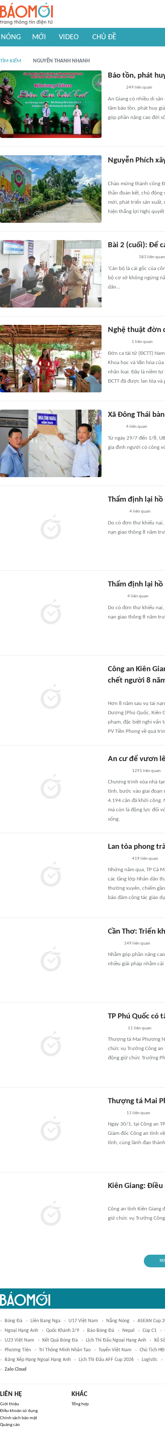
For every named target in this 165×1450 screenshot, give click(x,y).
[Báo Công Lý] (114, 1113)
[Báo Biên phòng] (117, 342)
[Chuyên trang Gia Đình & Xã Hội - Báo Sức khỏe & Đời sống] (116, 512)
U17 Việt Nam (83, 1320)
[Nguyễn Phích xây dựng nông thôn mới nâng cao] (51, 189)
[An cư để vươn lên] (51, 787)
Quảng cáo (10, 1425)
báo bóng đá (100, 1330)
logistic (149, 1359)
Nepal (128, 1330)
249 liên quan (139, 87)
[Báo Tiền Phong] (116, 692)
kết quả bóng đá (60, 1340)
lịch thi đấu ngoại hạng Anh (116, 1340)
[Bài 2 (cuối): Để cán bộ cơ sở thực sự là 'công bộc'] (51, 274)
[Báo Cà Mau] (117, 173)
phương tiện (18, 1350)
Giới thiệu (9, 1404)
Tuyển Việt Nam (115, 1350)
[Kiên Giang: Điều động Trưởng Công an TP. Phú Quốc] (51, 1214)
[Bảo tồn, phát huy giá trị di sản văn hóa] (51, 104)
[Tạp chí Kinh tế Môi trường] (113, 943)
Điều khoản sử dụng (19, 1411)
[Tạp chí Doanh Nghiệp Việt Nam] (115, 1028)
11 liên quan (139, 1028)
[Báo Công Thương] (117, 1198)
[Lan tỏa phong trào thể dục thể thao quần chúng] (51, 875)
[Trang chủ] (26, 14)
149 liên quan (137, 943)
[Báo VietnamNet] (115, 596)
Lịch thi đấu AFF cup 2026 (106, 1359)
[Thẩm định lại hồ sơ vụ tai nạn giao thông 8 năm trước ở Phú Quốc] (51, 528)
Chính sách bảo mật (18, 1418)
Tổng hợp (80, 1404)
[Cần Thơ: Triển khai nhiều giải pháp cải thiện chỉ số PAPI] (51, 960)
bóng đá (13, 1320)
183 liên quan (152, 257)
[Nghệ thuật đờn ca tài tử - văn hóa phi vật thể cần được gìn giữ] (51, 358)
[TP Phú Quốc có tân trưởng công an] (51, 1045)
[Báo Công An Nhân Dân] (121, 257)
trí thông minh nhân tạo (65, 1350)
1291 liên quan (146, 771)
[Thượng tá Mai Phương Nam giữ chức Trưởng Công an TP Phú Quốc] (51, 1130)
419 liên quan (145, 858)
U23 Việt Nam (19, 1340)
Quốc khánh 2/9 (62, 1330)
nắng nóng (117, 1320)
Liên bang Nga (45, 1320)
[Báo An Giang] (114, 88)
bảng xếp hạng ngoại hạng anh (38, 1359)
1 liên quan (142, 342)
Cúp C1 (150, 1330)
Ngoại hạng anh (21, 1330)
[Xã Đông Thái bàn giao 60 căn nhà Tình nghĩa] (51, 443)
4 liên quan (136, 426)
